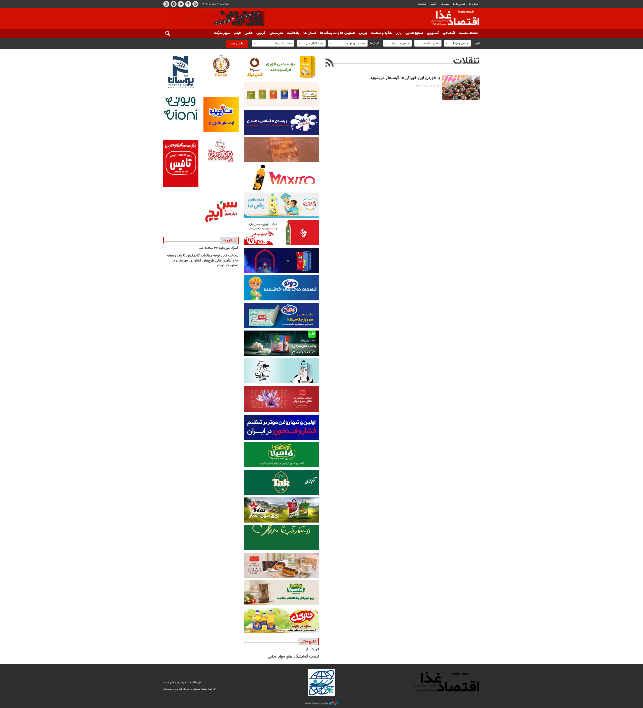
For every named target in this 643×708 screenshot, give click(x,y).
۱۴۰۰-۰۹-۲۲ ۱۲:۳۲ (426, 86)
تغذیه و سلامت (381, 33)
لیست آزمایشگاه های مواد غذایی (293, 657)
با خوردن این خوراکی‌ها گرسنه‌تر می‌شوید (405, 78)
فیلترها (374, 43)
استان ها (309, 33)
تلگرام (174, 4)
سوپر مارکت (222, 33)
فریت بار (312, 649)
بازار (398, 33)
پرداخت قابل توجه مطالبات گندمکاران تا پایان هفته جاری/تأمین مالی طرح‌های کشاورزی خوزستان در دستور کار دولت (203, 260)
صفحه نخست (468, 33)
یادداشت (293, 33)
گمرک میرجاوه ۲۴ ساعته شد (219, 248)
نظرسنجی (276, 33)
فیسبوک (188, 4)
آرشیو (433, 4)
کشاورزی (433, 33)
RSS (195, 4)
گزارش (260, 33)
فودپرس (452, 19)
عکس (248, 33)
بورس (363, 33)
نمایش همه (237, 43)
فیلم (237, 33)
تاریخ (476, 43)
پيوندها (445, 4)
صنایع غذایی (414, 33)
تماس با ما (459, 4)
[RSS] (329, 63)
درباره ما (473, 4)
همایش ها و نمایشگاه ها (337, 33)
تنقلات (466, 61)
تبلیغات (421, 4)
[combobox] (457, 43)
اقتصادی (449, 33)
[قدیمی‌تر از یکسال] (461, 87)
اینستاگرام (166, 4)
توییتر (181, 4)
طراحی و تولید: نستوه (317, 703)
